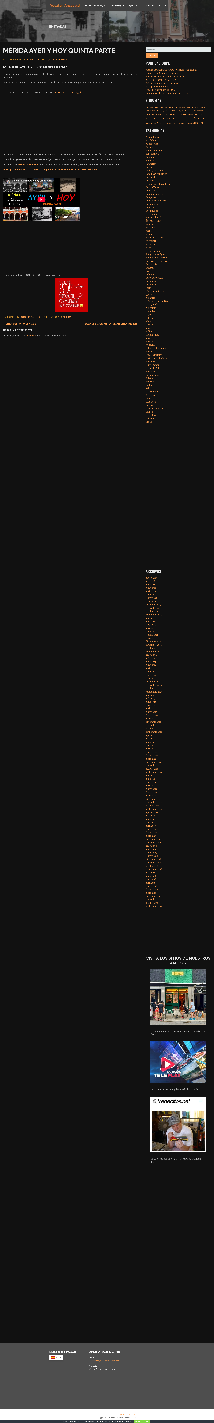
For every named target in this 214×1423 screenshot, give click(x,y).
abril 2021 (150, 785)
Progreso (161, 122)
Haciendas (149, 119)
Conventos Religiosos (157, 200)
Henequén (151, 284)
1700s (156, 107)
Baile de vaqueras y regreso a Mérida (164, 83)
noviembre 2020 (154, 802)
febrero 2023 (152, 715)
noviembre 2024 (154, 644)
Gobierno (150, 274)
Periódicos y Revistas (156, 358)
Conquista (151, 197)
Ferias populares (154, 237)
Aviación (189, 111)
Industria (150, 297)
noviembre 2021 (153, 765)
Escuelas (150, 224)
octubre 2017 (152, 902)
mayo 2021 (151, 782)
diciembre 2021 (153, 761)
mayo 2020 (151, 822)
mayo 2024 (151, 664)
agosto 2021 (151, 775)
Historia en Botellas (156, 291)
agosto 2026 (152, 577)
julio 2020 (150, 815)
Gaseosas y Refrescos (156, 260)
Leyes (148, 314)
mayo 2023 (151, 704)
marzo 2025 (151, 631)
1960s (168, 111)
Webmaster (33, 59)
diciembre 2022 (153, 721)
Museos (149, 337)
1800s (161, 107)
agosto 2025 (151, 617)
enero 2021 (151, 795)
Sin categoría (152, 391)
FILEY (148, 247)
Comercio (151, 190)
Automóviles (152, 143)
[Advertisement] (70, 123)
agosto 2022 (151, 735)
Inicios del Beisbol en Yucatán (161, 79)
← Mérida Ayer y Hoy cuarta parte (19, 323)
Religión (169, 123)
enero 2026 (151, 601)
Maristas (150, 324)
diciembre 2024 (153, 641)
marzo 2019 (151, 852)
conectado (30, 335)
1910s (205, 107)
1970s (173, 110)
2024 (177, 111)
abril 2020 (151, 825)
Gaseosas (200, 114)
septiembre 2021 (154, 771)
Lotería (149, 317)
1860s (179, 107)
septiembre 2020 (154, 808)
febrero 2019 (152, 855)
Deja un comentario (57, 59)
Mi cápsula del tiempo (157, 86)
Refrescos (150, 371)
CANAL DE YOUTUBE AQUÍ (67, 92)
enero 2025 (151, 637)
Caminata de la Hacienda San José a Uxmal (167, 93)
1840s (170, 107)
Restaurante (152, 384)
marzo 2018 (151, 885)
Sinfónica (150, 394)
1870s (184, 107)
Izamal (175, 119)
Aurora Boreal (153, 136)
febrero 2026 (152, 597)
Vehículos (150, 418)
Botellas (150, 160)
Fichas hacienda (192, 114)
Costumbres (152, 203)
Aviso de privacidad (128, 1414)
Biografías (151, 156)
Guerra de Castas (154, 277)
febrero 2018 (152, 889)
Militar (149, 331)
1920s (148, 110)
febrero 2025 (152, 634)
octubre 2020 (152, 805)
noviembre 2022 (154, 725)
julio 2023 (150, 698)
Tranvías (179, 123)
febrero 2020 (152, 832)
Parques (150, 351)
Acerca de (149, 5)
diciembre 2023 (153, 681)
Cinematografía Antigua (158, 183)
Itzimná (170, 119)
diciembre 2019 (153, 839)
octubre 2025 (152, 611)
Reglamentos (152, 374)
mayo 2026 (151, 587)
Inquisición (151, 307)
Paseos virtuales (154, 354)
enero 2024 (151, 678)
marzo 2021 (151, 788)
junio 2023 (151, 701)
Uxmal (185, 123)
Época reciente (153, 220)
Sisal (174, 123)
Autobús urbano (154, 140)
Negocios (150, 344)
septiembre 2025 (154, 614)
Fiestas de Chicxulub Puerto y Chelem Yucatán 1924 (171, 69)
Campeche (197, 110)
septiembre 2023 (154, 691)
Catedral (204, 111)
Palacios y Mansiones (156, 347)
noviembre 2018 (153, 862)
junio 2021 (151, 778)
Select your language (95, 5)
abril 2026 (151, 591)
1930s (154, 110)
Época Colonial (153, 217)
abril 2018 (150, 882)
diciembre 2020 (153, 798)
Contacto (162, 5)
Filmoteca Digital (116, 5)
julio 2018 (150, 872)
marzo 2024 (151, 671)
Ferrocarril (181, 114)
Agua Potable (182, 111)
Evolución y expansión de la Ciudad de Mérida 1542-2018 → (112, 323)
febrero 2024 (152, 674)
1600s (151, 107)
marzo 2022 (151, 751)
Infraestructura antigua (158, 301)
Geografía (151, 270)
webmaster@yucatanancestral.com (104, 1361)
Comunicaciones (154, 193)
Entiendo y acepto (142, 1421)
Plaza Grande (152, 364)
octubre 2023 (152, 688)
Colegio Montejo (170, 114)
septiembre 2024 (154, 651)
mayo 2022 (151, 745)
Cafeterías (151, 163)
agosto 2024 (151, 654)
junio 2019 (151, 849)
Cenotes (150, 180)
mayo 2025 (151, 624)
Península (153, 123)
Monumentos (152, 334)
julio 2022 (150, 738)
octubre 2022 (152, 728)
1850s (175, 107)
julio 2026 (150, 580)
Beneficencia (152, 153)
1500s (147, 107)
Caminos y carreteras (156, 173)
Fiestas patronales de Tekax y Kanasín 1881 (167, 76)
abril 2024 (151, 668)
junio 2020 (151, 818)
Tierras (149, 404)
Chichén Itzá (150, 114)
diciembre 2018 (153, 859)
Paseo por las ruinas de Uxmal (161, 89)
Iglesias (149, 294)
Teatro (149, 398)
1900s (200, 107)
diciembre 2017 (153, 895)
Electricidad (152, 213)
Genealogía (151, 264)
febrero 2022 (152, 755)
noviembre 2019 (154, 842)
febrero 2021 (152, 792)
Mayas (149, 327)
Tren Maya (151, 415)
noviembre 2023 (154, 684)
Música (149, 341)
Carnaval (150, 177)
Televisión (151, 401)
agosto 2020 (152, 812)
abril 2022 (150, 748)
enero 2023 (151, 718)
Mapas (149, 321)
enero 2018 (151, 892)
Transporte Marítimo (156, 408)
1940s (159, 111)
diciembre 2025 (153, 604)
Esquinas (150, 227)
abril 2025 (150, 627)
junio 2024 (151, 661)
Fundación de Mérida (156, 257)
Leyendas (150, 311)
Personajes (151, 361)
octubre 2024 (152, 648)
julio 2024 (150, 658)
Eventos (150, 230)
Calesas (149, 167)
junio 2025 (151, 621)
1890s (193, 107)
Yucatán (197, 123)
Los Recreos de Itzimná (186, 119)
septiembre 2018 (154, 869)
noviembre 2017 (153, 899)
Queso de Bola (153, 368)
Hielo (148, 287)
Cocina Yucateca (160, 114)
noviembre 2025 (153, 607)
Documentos (152, 210)
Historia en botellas (160, 119)
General (150, 267)
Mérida (67, 316)
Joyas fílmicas (135, 5)
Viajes (190, 123)
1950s (163, 111)
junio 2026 (151, 584)
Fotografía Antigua (32, 316)
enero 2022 (151, 758)
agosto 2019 (151, 845)
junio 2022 (151, 741)
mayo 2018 (151, 879)
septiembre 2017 (154, 906)
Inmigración (152, 304)
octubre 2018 (152, 865)
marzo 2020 (151, 828)
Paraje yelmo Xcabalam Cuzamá (162, 73)
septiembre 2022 (154, 731)
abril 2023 (151, 708)
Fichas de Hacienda (156, 244)
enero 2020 (151, 835)
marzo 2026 (151, 594)
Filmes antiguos (154, 250)
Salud (148, 388)
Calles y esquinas (154, 170)
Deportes (150, 207)
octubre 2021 (152, 768)
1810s (165, 107)
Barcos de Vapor (154, 150)
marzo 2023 (151, 711)
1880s (188, 107)
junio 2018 (151, 875)
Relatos (149, 378)
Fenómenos (151, 234)
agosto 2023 (151, 694)
